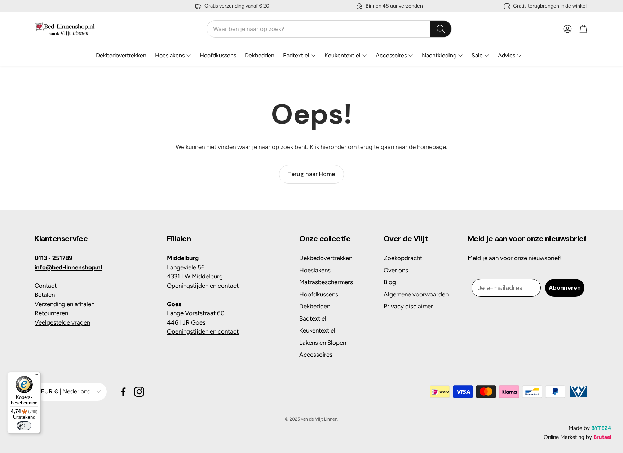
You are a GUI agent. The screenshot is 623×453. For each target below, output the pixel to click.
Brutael (602, 437)
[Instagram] (139, 392)
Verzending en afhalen (64, 304)
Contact (46, 285)
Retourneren (51, 313)
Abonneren (565, 287)
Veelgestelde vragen (62, 322)
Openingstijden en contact (203, 285)
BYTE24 (601, 428)
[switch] (24, 425)
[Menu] (36, 376)
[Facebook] (123, 392)
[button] (329, 29)
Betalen (45, 294)
